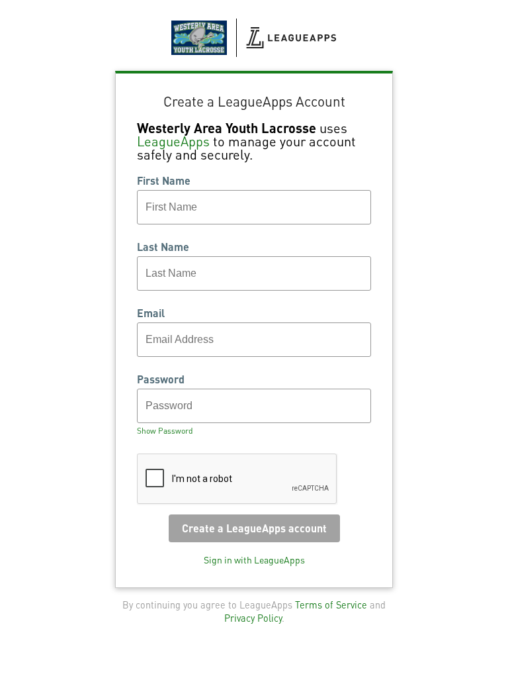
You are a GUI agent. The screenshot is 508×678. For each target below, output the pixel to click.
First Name (163, 180)
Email (151, 313)
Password (161, 379)
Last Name (163, 247)
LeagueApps (173, 141)
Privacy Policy (253, 618)
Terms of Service (331, 604)
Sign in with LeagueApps (254, 559)
